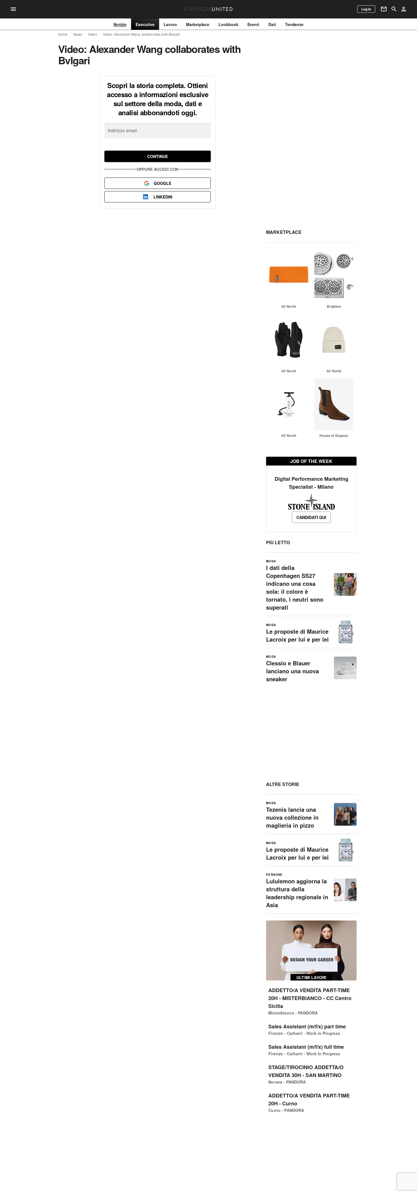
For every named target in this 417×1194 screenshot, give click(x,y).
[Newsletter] (384, 9)
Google (162, 183)
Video (92, 34)
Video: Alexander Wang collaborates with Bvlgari (141, 34)
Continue (157, 156)
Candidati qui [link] (311, 517)
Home (63, 34)
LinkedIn (162, 197)
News (78, 34)
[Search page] (394, 9)
